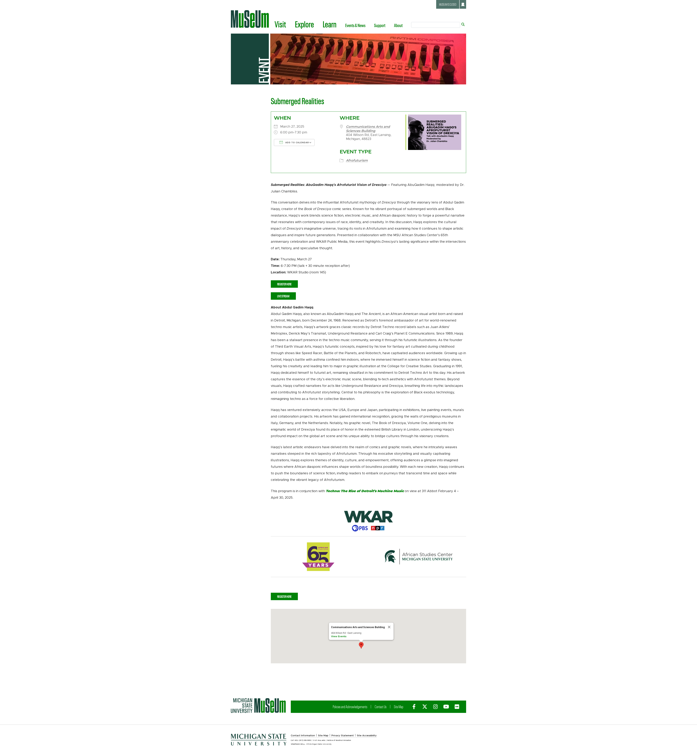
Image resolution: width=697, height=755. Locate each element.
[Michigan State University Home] (258, 705)
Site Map (398, 706)
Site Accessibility (367, 735)
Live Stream (283, 296)
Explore (304, 24)
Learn (330, 24)
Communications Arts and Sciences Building (368, 129)
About (398, 25)
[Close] (389, 627)
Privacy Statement (342, 735)
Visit (280, 24)
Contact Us (380, 706)
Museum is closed (447, 4)
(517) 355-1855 (305, 740)
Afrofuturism (357, 160)
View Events (339, 636)
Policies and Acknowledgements (350, 706)
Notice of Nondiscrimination (339, 740)
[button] (361, 645)
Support (379, 25)
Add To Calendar (297, 143)
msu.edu (321, 740)
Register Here (284, 284)
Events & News (355, 25)
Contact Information (303, 735)
